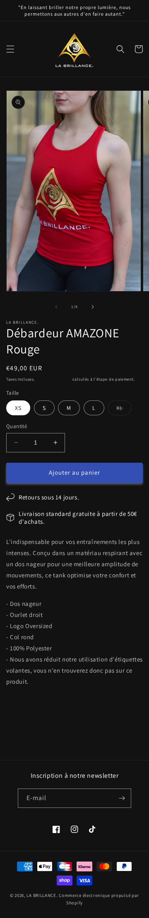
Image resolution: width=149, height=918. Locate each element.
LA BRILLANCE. (42, 895)
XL (124, 409)
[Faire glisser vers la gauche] (56, 307)
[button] (10, 49)
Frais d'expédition (53, 379)
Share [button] (23, 706)
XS (18, 408)
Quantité (16, 426)
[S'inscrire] (122, 798)
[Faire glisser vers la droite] (93, 307)
